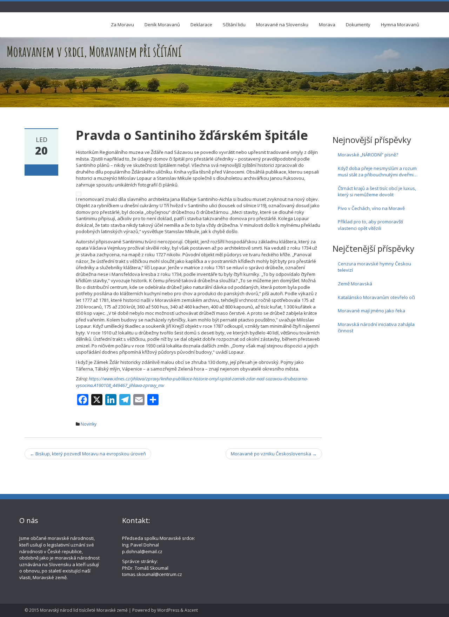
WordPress (168, 610)
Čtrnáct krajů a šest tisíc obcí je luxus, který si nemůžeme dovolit (377, 191)
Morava (327, 24)
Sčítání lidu (234, 24)
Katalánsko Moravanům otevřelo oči (376, 297)
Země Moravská (355, 283)
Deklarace (201, 24)
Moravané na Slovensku (282, 24)
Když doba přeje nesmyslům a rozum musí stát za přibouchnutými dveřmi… (377, 171)
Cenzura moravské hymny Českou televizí (374, 266)
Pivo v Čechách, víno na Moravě (371, 208)
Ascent (191, 610)
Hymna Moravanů (400, 24)
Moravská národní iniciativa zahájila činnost (376, 327)
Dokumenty (358, 24)
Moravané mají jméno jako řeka (371, 310)
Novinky (88, 424)
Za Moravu (122, 24)
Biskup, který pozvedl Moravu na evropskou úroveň (88, 453)
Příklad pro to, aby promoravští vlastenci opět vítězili (370, 224)
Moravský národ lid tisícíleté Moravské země (84, 610)
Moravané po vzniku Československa (274, 453)
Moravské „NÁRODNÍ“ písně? (368, 154)
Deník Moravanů (162, 24)
